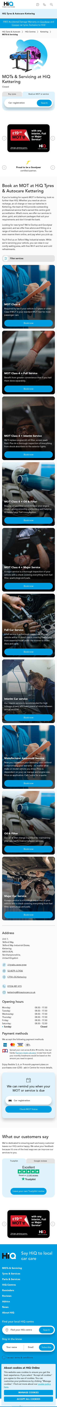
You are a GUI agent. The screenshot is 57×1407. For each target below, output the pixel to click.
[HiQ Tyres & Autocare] (8, 4)
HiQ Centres (9, 1285)
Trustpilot (14, 1161)
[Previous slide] (4, 138)
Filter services (16, 258)
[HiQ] (11, 1256)
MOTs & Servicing (12, 1268)
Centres (30, 32)
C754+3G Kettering (16, 977)
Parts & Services (11, 1279)
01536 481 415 (14, 986)
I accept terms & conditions (19, 1357)
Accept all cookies (28, 1399)
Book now (28, 323)
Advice (6, 1301)
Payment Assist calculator (25, 1053)
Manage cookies (28, 1393)
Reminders (8, 1290)
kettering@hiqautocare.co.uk (21, 992)
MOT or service (35, 94)
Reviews (6, 1296)
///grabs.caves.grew (17, 964)
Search (44, 103)
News (5, 1307)
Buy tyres (9, 94)
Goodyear (45, 22)
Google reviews (40, 1161)
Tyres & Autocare (11, 32)
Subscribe (46, 1347)
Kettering (44, 32)
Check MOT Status (29, 1109)
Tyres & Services (11, 1274)
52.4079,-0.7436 (15, 971)
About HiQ (8, 1313)
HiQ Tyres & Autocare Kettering (18, 14)
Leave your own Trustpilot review (28, 1191)
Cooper (15, 25)
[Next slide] (53, 138)
